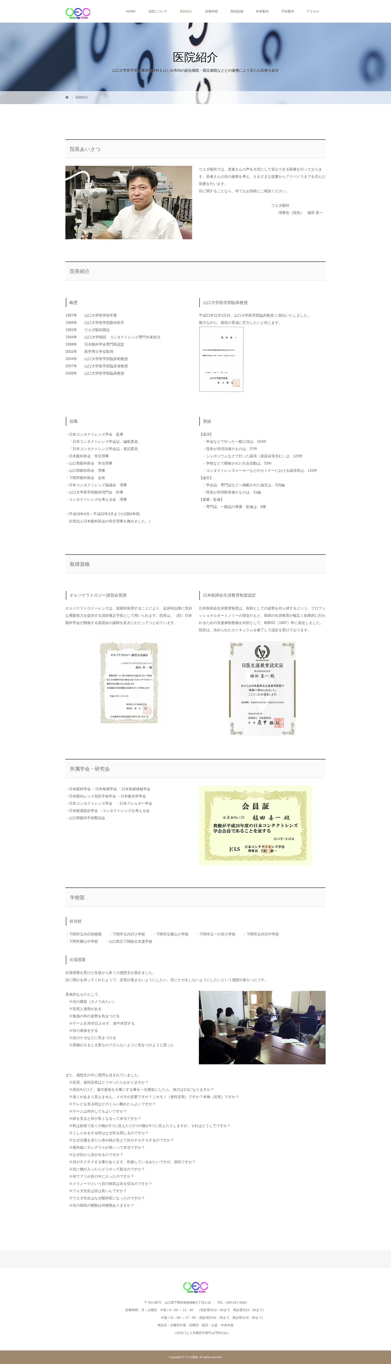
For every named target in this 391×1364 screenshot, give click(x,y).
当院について (157, 11)
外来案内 (262, 11)
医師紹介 (186, 11)
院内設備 (237, 11)
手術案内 (287, 11)
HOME (131, 11)
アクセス (313, 11)
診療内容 (211, 11)
